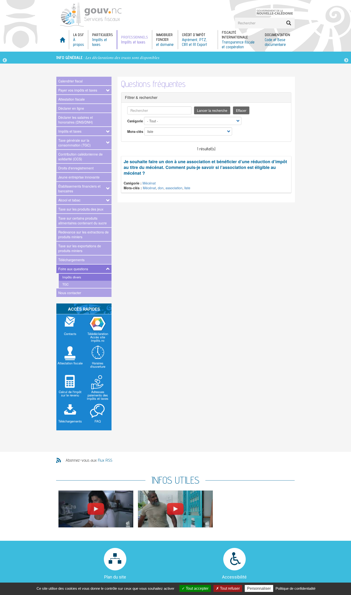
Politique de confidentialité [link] (295, 588)
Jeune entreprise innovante (79, 177)
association (173, 187)
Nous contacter (69, 292)
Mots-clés (135, 131)
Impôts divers (71, 277)
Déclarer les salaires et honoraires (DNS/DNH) (75, 119)
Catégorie (135, 121)
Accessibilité (234, 576)
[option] (175, 58)
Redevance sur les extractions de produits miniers (83, 234)
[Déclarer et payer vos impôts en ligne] (96, 509)
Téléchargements (71, 259)
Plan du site (115, 576)
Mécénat (149, 183)
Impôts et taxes (69, 131)
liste (187, 187)
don (161, 187)
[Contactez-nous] (70, 328)
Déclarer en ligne (71, 108)
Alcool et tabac (69, 200)
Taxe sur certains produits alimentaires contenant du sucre (82, 220)
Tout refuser (229, 588)
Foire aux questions (73, 268)
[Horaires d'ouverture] (98, 358)
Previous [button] (4, 60)
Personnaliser (259, 588)
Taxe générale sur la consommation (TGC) (74, 142)
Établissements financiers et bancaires (79, 188)
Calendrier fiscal (70, 81)
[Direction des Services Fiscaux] (99, 14)
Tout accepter (196, 588)
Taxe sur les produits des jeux (80, 209)
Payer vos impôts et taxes (77, 90)
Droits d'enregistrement (76, 168)
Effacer (241, 110)
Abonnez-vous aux (89, 460)
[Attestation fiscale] (70, 358)
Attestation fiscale (71, 99)
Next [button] (346, 60)
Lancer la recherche (212, 110)
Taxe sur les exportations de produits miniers (79, 248)
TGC (65, 284)
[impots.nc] (98, 329)
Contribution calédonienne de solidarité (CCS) (80, 156)
